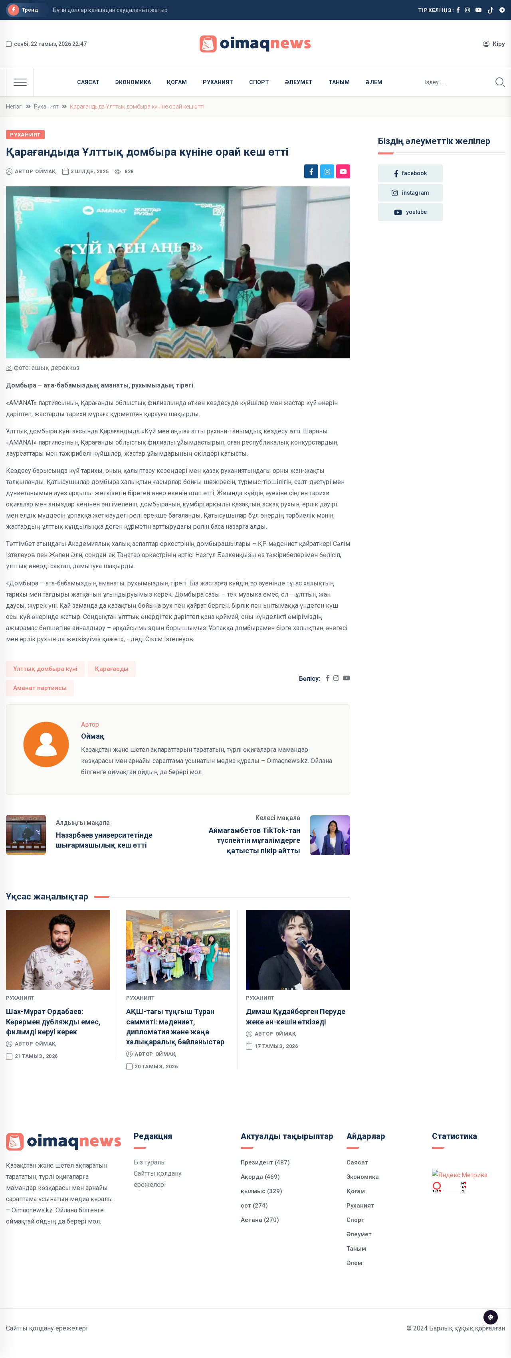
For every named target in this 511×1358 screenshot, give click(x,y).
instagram (415, 193)
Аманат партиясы (40, 688)
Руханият (218, 82)
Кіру (499, 43)
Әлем (374, 82)
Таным (339, 82)
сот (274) (254, 1205)
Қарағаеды (112, 668)
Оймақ (45, 171)
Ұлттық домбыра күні (45, 668)
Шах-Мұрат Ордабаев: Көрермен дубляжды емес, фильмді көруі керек (53, 1021)
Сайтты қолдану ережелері (46, 1328)
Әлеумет (299, 82)
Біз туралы (150, 1162)
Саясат (88, 82)
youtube (416, 212)
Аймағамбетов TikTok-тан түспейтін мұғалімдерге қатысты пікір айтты (254, 840)
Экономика (133, 82)
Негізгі (14, 106)
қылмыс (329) (261, 1191)
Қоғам (177, 82)
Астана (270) (260, 1220)
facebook (414, 173)
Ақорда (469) (260, 1176)
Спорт (259, 82)
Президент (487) (265, 1162)
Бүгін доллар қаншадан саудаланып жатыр (110, 10)
